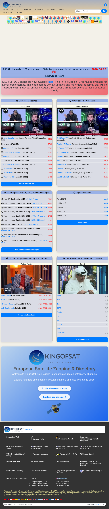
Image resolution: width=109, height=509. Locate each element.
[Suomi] (41, 499)
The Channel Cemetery (14, 471)
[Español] (25, 499)
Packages (83, 461)
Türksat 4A (85, 165)
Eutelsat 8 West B (83, 156)
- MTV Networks (91, 463)
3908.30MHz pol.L (38, 203)
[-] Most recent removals (39, 454)
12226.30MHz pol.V (8, 231)
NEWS (5, 9)
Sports (59, 312)
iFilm (58, 304)
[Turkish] (47, 499)
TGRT (59, 329)
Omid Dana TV (8, 138)
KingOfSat (97, 504)
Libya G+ (60, 156)
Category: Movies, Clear (39, 485)
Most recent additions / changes (27, 250)
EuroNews (60, 333)
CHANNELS (38, 9)
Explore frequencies (53, 397)
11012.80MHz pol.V (38, 220)
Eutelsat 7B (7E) (17, 224)
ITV (58, 316)
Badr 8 (78, 160)
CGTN (59, 308)
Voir (105, 199)
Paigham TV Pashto (64, 144)
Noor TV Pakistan (63, 152)
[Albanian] (61, 499)
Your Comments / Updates (65, 439)
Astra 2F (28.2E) (22, 177)
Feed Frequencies (62, 482)
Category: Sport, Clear (39, 482)
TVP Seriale (7, 169)
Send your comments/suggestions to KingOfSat (89, 439)
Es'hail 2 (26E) (20, 308)
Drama (59, 324)
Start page (28, 429)
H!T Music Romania (8, 304)
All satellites (82, 222)
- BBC (99, 463)
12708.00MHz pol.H (33, 199)
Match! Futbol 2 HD (64, 177)
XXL (58, 320)
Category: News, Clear (39, 483)
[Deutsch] (13, 499)
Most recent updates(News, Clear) (39, 448)
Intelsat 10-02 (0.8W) (24, 304)
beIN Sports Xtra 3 (7, 308)
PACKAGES (51, 9)
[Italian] (27, 499)
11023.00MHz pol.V (31, 224)
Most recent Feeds (62, 483)
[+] (12, 9)
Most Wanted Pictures (39, 471)
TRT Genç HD (62, 165)
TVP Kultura (7, 173)
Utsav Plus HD (8, 177)
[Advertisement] (54, 47)
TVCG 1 (4, 300)
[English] (5, 499)
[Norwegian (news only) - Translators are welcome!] (19, 499)
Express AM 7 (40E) (23, 203)
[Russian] (50, 499)
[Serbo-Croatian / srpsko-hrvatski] (52, 499)
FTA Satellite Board (62, 485)
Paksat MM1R (91, 144)
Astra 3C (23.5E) (14, 300)
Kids (58, 300)
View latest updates (26, 184)
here (51, 81)
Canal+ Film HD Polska (11, 152)
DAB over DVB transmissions (16, 478)
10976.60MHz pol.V (38, 216)
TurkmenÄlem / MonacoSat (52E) (28, 229)
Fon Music (60, 169)
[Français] (8, 499)
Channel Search (82, 340)
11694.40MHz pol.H (38, 212)
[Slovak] (36, 499)
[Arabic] (44, 499)
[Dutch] (11, 499)
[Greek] (38, 499)
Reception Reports (37, 461)
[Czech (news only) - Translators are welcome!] (33, 499)
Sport (59, 296)
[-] (17, 9)
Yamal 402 (81, 169)
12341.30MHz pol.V (8, 237)
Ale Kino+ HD (8, 148)
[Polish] (30, 499)
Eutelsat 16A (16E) (18, 199)
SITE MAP (19, 13)
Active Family (6, 296)
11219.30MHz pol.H (40, 207)
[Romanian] (55, 499)
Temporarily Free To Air (26, 315)
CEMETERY (7, 13)
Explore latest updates (53, 388)
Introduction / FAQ (12, 437)
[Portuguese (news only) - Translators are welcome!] (22, 499)
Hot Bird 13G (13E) (22, 148)
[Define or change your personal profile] (105, 5)
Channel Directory (62, 461)
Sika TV (59, 160)
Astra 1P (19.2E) (12, 144)
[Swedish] (16, 499)
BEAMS (61, 9)
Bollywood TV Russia (64, 173)
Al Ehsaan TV (62, 148)
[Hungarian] (58, 499)
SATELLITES (26, 9)
